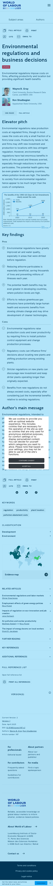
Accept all (26, 466)
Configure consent (26, 460)
